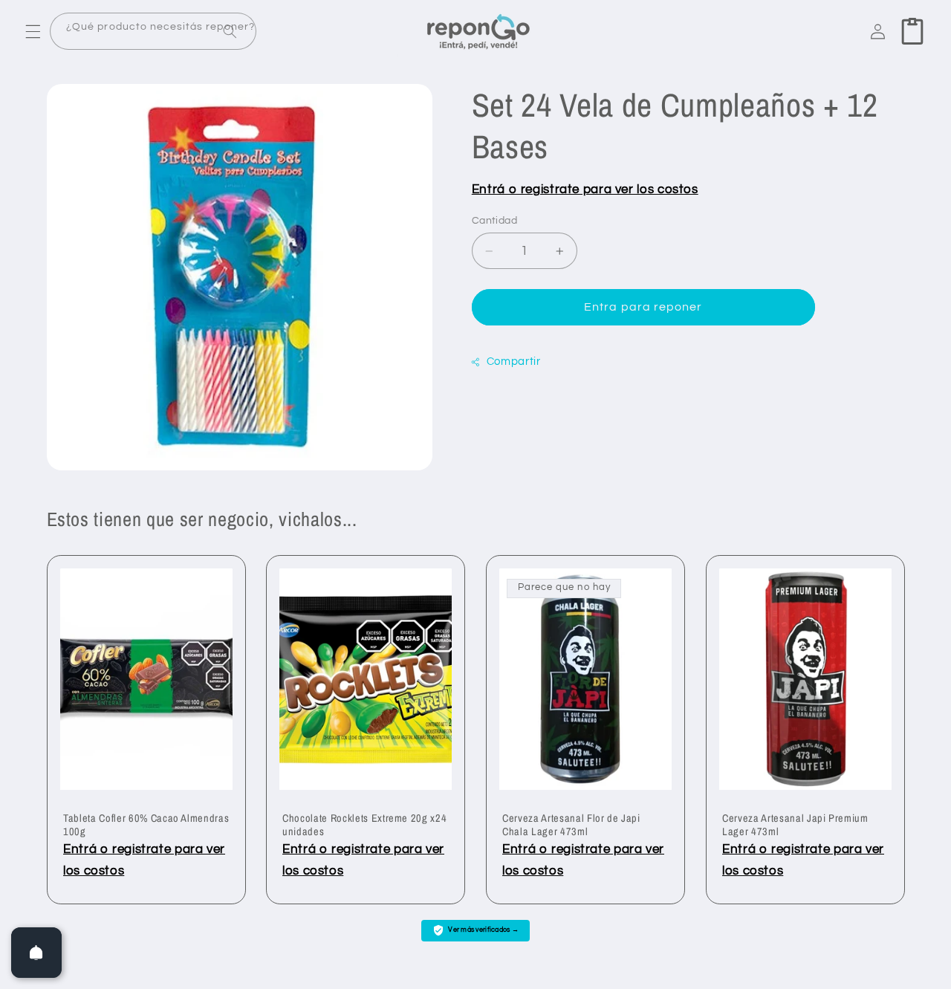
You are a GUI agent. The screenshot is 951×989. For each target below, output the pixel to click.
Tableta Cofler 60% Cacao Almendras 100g (146, 824)
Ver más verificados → (483, 930)
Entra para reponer (643, 307)
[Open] (36, 952)
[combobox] (153, 31)
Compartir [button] (514, 362)
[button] (33, 31)
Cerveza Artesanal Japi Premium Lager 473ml (795, 824)
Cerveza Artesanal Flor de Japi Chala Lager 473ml (571, 824)
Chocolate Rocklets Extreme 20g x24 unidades (364, 824)
